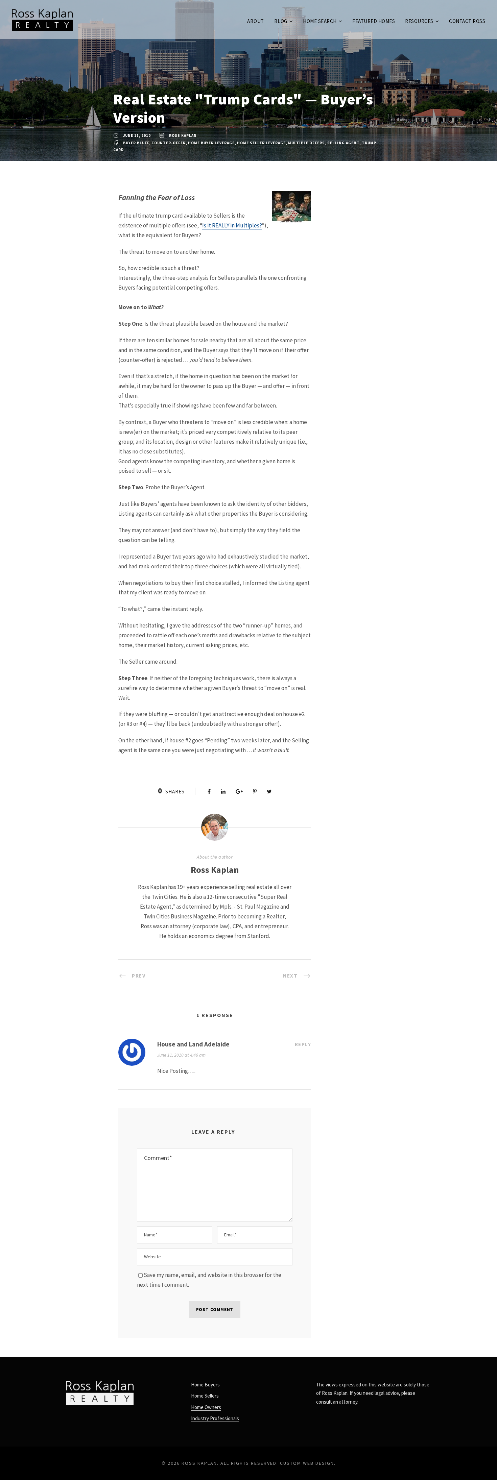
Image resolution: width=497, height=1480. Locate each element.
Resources (419, 21)
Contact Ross (467, 21)
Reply (303, 1044)
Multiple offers (306, 143)
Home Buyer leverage (211, 143)
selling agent (343, 143)
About (255, 21)
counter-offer (168, 143)
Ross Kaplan (183, 135)
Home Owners (206, 1407)
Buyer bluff (136, 143)
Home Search (320, 21)
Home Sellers (205, 1395)
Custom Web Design (307, 1463)
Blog (280, 21)
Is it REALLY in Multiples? (232, 225)
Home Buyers (205, 1384)
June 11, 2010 (137, 135)
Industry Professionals (215, 1418)
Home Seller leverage (261, 143)
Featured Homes (373, 21)
